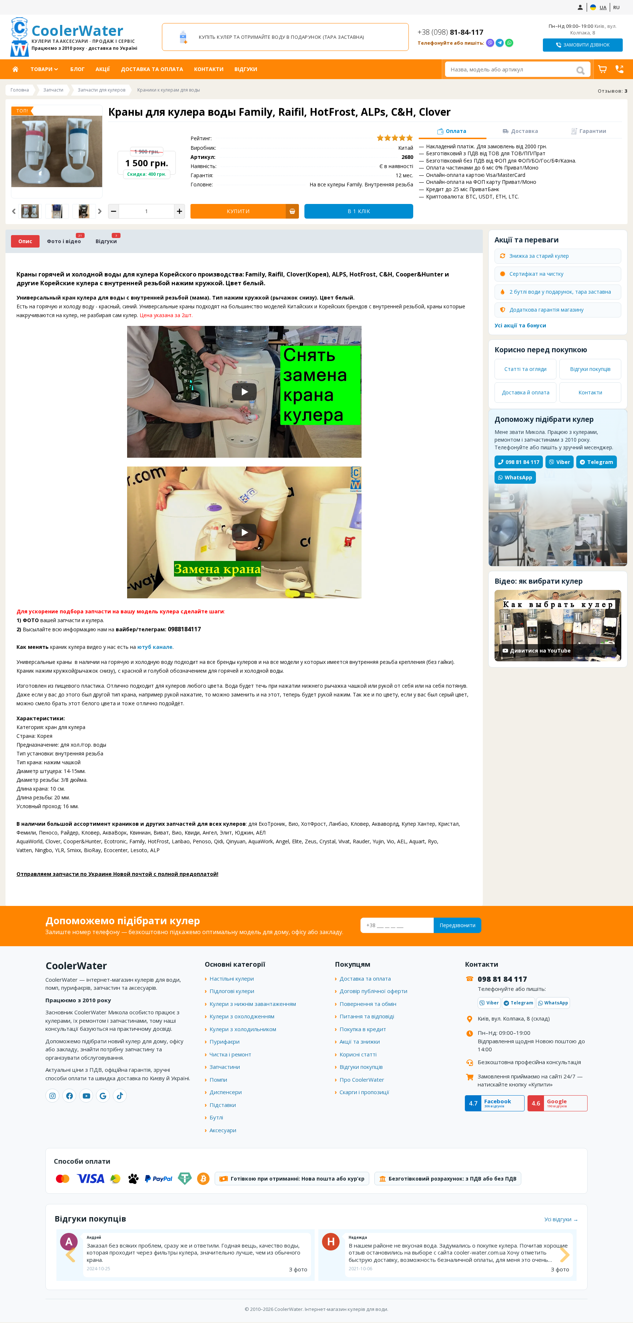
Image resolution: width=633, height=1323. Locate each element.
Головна (18, 69)
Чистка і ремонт (230, 1054)
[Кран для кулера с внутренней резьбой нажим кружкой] (57, 211)
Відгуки (245, 69)
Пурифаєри (225, 1041)
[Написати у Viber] (490, 43)
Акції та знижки (360, 1041)
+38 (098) (450, 32)
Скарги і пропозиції (364, 1092)
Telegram (600, 461)
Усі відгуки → (561, 1219)
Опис (25, 241)
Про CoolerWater (362, 1079)
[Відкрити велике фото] (56, 151)
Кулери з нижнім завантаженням (253, 1003)
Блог (77, 69)
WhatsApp (518, 477)
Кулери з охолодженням (242, 1016)
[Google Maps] (103, 1096)
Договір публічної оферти (373, 991)
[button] (13, 211)
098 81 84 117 (522, 461)
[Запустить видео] (244, 392)
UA (603, 7)
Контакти (208, 69)
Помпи (218, 1079)
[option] (285, 37)
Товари (41, 69)
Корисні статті (358, 1054)
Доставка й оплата (525, 392)
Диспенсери (226, 1092)
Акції (103, 69)
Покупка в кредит (363, 1029)
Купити (238, 211)
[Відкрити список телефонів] (619, 69)
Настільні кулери (232, 978)
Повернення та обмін (368, 1003)
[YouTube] (86, 1096)
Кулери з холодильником (243, 1029)
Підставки (223, 1104)
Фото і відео (64, 241)
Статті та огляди (525, 368)
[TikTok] (120, 1096)
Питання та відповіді (367, 1016)
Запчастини (225, 1066)
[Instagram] (52, 1096)
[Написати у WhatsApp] (509, 43)
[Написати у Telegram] (500, 43)
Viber (563, 461)
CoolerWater (84, 37)
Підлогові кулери (232, 991)
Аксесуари (223, 1130)
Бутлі (216, 1117)
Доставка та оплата (152, 69)
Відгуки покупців (590, 368)
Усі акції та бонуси (520, 325)
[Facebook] (69, 1096)
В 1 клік (359, 211)
